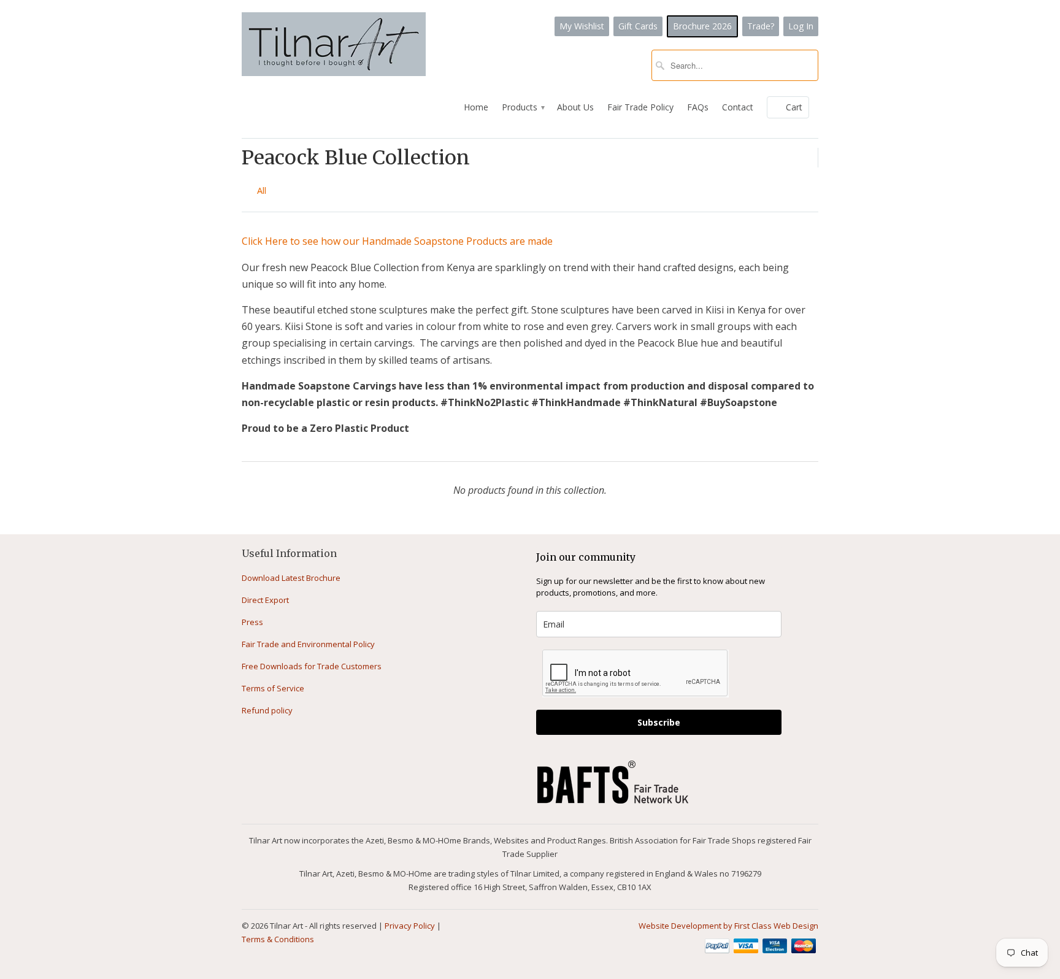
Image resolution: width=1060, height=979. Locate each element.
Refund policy (267, 710)
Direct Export (265, 599)
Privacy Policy (410, 925)
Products (522, 107)
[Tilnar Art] (334, 45)
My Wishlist (581, 26)
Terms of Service (273, 688)
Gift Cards (638, 26)
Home (476, 107)
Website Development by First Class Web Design (728, 925)
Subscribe (658, 722)
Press (252, 622)
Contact (737, 107)
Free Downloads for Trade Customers (312, 666)
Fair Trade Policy (640, 107)
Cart (794, 107)
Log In (800, 26)
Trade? (760, 26)
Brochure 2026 (702, 26)
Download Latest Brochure (291, 577)
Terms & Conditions (278, 939)
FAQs (698, 107)
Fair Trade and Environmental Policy (308, 644)
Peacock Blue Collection (356, 157)
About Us (575, 107)
